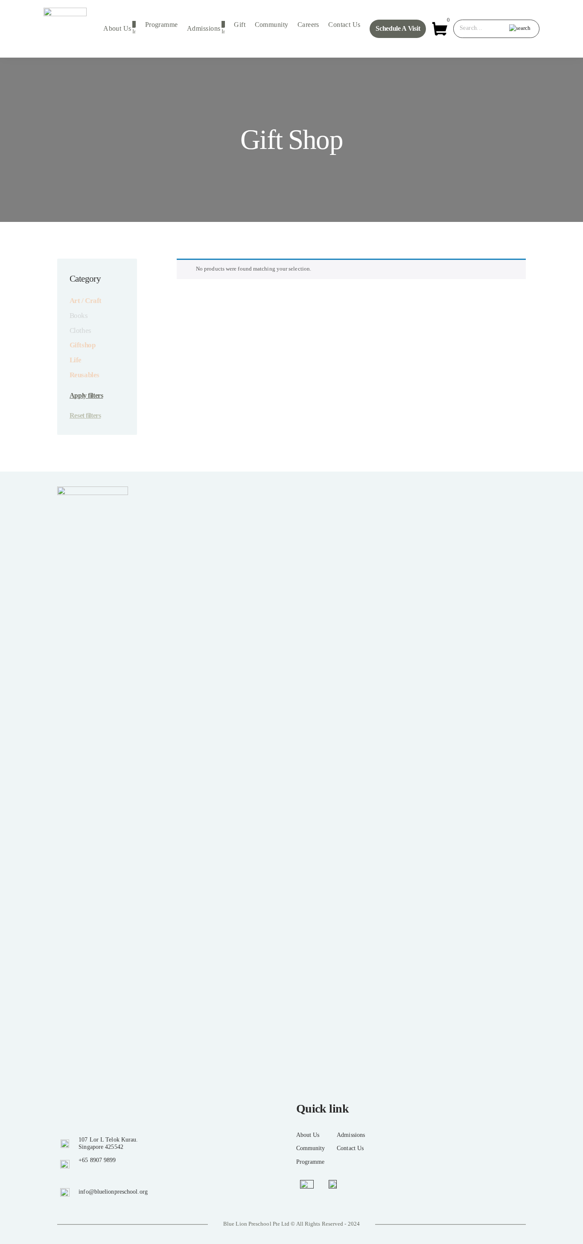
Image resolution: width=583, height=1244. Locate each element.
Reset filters (85, 415)
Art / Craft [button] (86, 301)
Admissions (203, 28)
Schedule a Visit (398, 28)
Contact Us (344, 24)
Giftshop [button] (82, 345)
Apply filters (86, 395)
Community (272, 24)
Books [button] (79, 316)
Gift (239, 24)
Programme (161, 24)
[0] (439, 28)
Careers (308, 24)
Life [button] (76, 360)
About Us (117, 28)
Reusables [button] (84, 375)
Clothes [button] (80, 330)
